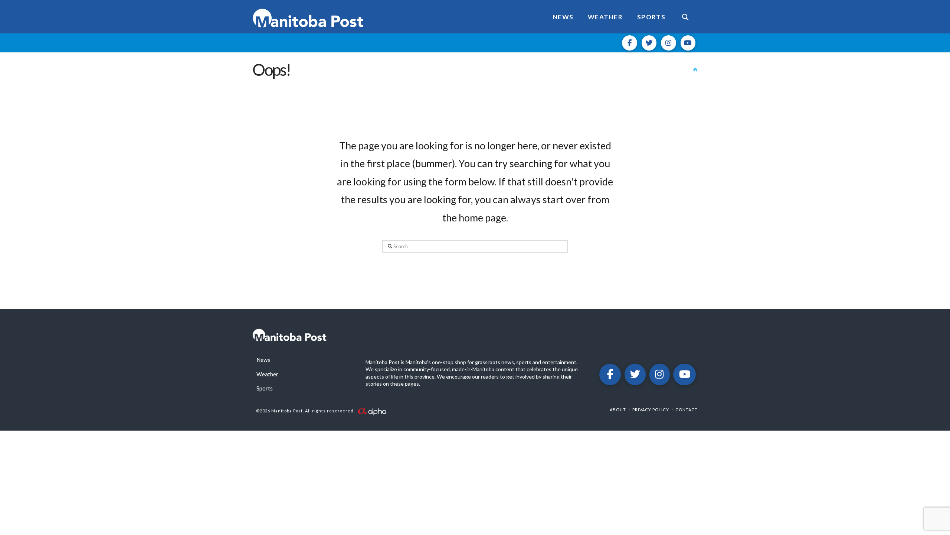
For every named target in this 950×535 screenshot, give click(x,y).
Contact (686, 409)
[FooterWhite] (372, 410)
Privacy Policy (650, 409)
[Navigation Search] (685, 16)
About (618, 409)
